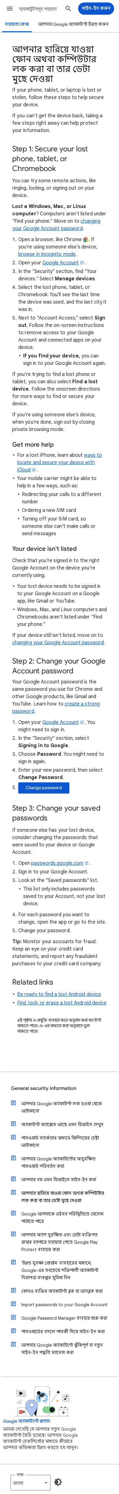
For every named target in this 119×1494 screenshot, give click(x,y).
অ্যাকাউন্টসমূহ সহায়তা (37, 9)
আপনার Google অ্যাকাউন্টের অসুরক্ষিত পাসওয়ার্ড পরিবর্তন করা (58, 1162)
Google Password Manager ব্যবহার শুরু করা (64, 1318)
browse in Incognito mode (47, 254)
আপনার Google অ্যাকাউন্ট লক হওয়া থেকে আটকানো (61, 1107)
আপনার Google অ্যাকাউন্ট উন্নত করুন (73, 24)
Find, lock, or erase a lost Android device (61, 1003)
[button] (9, 8)
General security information (43, 1088)
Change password (44, 787)
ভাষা (20, 1474)
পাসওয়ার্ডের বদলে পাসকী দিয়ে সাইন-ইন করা (63, 1331)
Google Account (60, 263)
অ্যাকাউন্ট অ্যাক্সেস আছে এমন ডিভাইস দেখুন (62, 1124)
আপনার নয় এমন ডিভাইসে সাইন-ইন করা (58, 1179)
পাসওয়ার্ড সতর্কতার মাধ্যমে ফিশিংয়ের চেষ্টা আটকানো (60, 1141)
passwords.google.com (57, 863)
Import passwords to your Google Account (64, 1304)
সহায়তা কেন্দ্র (17, 24)
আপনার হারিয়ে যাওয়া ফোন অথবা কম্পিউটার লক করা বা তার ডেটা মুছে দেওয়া (62, 1196)
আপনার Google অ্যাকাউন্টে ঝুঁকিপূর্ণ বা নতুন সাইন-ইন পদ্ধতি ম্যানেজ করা (62, 1348)
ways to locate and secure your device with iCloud (59, 462)
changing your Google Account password (58, 643)
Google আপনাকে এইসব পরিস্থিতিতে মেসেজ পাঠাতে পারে (62, 1217)
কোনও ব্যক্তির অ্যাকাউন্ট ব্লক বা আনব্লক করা (62, 1291)
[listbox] (30, 1483)
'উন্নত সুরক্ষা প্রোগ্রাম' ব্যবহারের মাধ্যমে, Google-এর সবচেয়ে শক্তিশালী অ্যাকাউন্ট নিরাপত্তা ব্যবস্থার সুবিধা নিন (59, 1270)
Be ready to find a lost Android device (59, 994)
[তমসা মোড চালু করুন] (58, 1482)
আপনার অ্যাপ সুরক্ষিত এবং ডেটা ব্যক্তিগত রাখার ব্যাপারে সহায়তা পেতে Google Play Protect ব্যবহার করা (59, 1242)
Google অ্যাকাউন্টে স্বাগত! (26, 1421)
